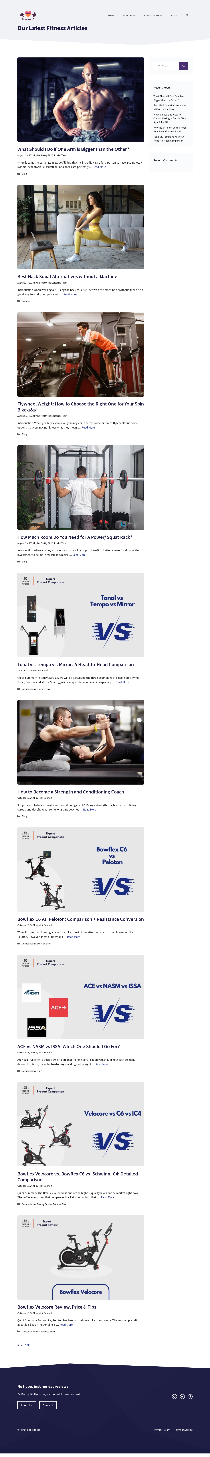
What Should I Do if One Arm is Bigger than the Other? (73, 149)
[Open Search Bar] (187, 15)
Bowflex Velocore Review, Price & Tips (56, 1307)
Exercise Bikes (153, 15)
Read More (99, 167)
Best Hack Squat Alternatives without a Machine (67, 276)
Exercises (129, 15)
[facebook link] (190, 1396)
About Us (27, 1405)
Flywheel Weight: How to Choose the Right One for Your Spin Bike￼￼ (80, 407)
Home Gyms (43, 688)
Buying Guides (44, 1204)
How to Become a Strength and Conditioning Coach (70, 792)
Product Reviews (31, 1331)
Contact (48, 1405)
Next (29, 1345)
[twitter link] (182, 1396)
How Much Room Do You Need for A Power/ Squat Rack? (74, 537)
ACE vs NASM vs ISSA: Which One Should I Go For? (68, 1046)
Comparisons (29, 688)
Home (110, 15)
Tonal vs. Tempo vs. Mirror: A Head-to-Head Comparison (75, 664)
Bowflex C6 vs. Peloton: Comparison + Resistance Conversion (80, 919)
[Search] (183, 66)
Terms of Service (183, 1430)
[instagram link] (174, 1396)
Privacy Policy (162, 1430)
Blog (174, 15)
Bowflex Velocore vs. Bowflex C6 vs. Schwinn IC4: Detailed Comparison (77, 1177)
